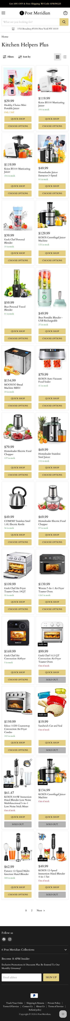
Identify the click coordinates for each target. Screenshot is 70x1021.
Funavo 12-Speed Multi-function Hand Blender (17, 872)
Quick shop (18, 118)
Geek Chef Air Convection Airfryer (14, 657)
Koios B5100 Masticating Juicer (51, 104)
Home (5, 36)
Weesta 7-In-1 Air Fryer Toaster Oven (51, 590)
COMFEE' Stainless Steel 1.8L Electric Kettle (17, 522)
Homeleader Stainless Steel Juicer (49, 455)
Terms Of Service (11, 1006)
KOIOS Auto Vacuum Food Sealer (50, 380)
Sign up (51, 977)
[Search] (64, 22)
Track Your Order (14, 1003)
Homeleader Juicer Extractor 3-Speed (48, 174)
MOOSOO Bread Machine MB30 (13, 386)
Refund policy (35, 1009)
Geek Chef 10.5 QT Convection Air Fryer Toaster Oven (49, 658)
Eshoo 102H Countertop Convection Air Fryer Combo (17, 729)
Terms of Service (55, 1006)
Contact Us (27, 1006)
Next (40, 910)
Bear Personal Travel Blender (14, 308)
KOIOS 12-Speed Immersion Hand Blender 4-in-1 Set (51, 873)
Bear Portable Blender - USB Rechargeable (50, 319)
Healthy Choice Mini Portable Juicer (15, 106)
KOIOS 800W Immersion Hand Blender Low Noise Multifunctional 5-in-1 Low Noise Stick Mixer (18, 801)
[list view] (64, 56)
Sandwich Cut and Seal (50, 725)
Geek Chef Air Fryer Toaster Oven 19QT (15, 590)
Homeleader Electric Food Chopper (17, 452)
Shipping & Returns (35, 1003)
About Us (40, 1006)
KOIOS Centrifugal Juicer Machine (51, 239)
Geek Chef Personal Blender (14, 241)
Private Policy (54, 1003)
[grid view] (57, 56)
